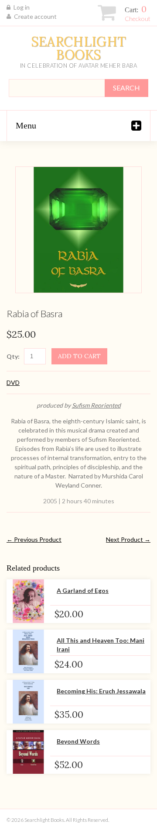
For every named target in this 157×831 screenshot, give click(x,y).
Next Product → (128, 539)
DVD (13, 382)
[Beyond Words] (28, 752)
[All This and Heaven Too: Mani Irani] (28, 651)
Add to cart (79, 356)
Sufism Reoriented (96, 405)
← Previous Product (34, 539)
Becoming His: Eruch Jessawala (101, 691)
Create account (35, 16)
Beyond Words (78, 741)
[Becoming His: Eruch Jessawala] (28, 702)
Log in (22, 7)
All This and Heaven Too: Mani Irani (100, 645)
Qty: (13, 356)
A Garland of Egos (83, 590)
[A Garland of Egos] (28, 601)
